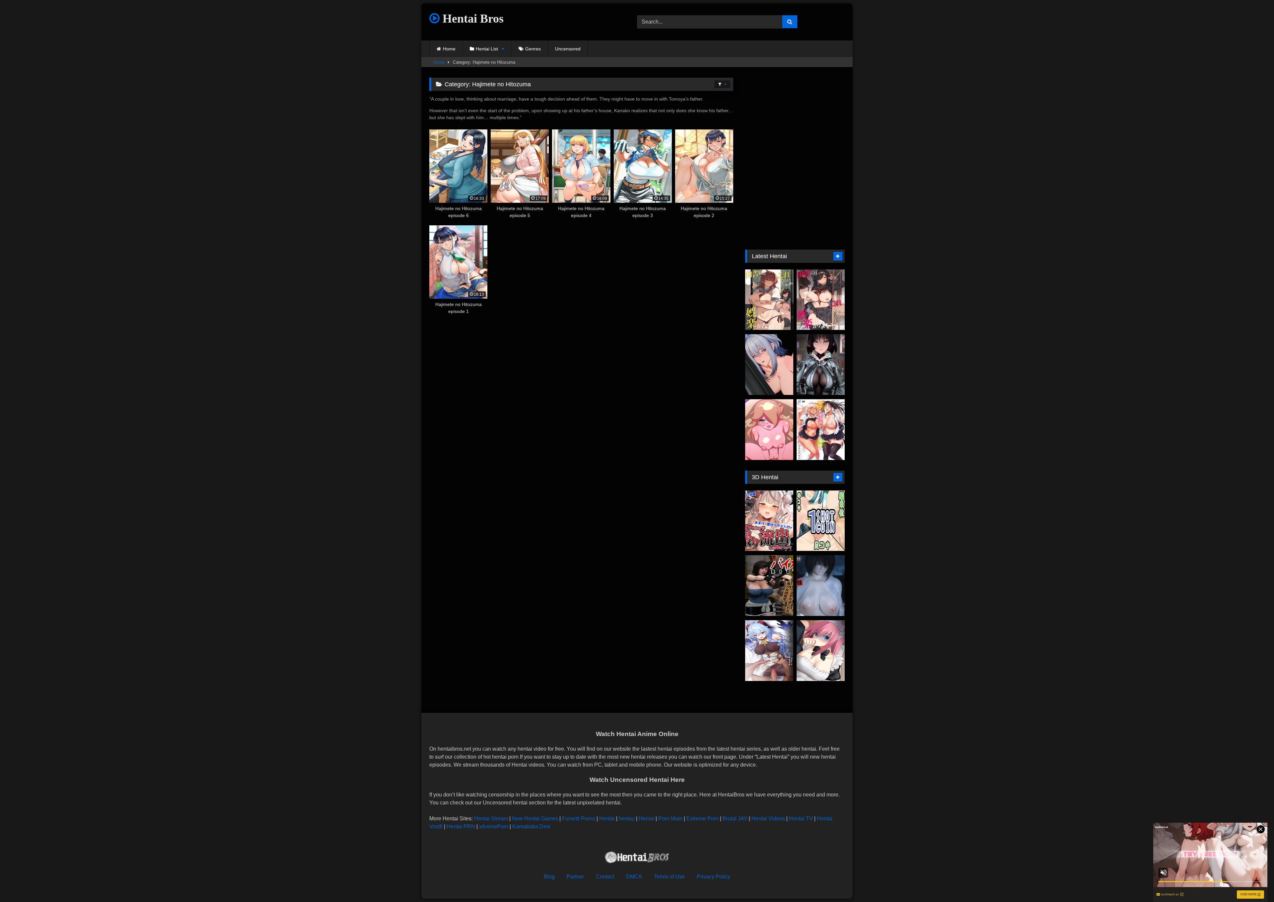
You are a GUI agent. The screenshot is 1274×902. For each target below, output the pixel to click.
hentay (627, 818)
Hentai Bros (472, 18)
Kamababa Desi (531, 826)
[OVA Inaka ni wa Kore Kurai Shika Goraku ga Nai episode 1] (821, 299)
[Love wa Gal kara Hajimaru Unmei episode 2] (821, 429)
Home (449, 48)
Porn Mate (670, 818)
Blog (549, 876)
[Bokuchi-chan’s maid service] (821, 650)
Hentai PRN (461, 826)
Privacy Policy (713, 876)
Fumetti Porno (578, 818)
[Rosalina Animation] (769, 429)
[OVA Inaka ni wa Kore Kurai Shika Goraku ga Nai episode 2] (769, 299)
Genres (533, 48)
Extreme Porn (702, 818)
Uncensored (568, 48)
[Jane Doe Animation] (821, 364)
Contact (605, 876)
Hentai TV (801, 818)
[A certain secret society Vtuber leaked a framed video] (769, 520)
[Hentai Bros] (637, 858)
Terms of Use (669, 876)
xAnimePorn (493, 826)
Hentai (607, 818)
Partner (575, 876)
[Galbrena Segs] (769, 364)
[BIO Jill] (769, 585)
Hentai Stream (491, 818)
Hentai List (487, 48)
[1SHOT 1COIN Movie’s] (821, 520)
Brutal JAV (735, 818)
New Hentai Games (535, 818)
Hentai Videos (768, 818)
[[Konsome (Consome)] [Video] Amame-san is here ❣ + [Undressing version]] (769, 650)
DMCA (634, 876)
